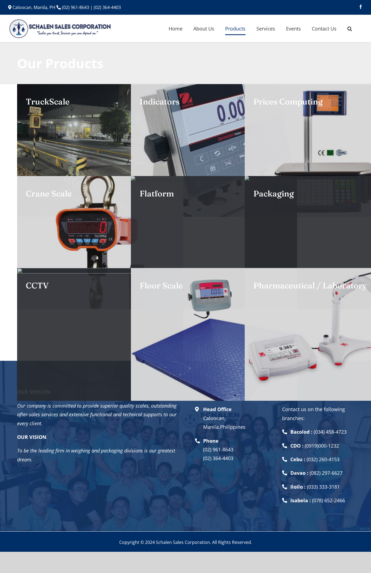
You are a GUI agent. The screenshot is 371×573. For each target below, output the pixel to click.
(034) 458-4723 (330, 432)
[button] (349, 28)
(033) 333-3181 (323, 486)
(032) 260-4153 (323, 459)
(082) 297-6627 (326, 473)
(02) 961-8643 (75, 7)
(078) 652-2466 (328, 500)
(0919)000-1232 (322, 445)
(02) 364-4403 (107, 7)
